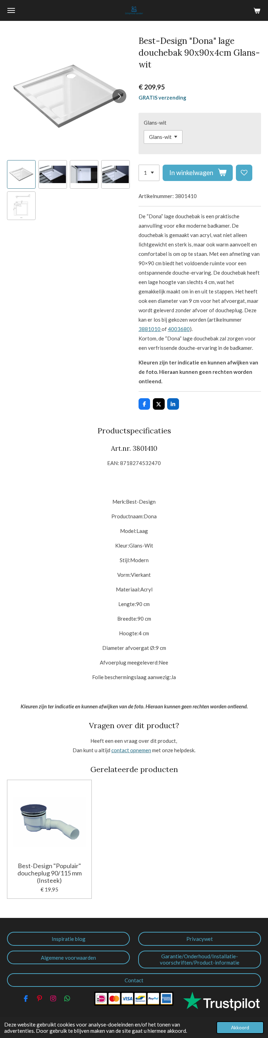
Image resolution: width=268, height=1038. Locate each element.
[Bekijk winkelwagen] (257, 10)
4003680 (179, 329)
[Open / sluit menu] (11, 10)
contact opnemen (131, 750)
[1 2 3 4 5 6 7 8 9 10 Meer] (149, 173)
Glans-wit (155, 122)
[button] (21, 174)
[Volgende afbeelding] (119, 96)
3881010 (150, 329)
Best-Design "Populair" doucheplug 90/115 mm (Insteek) (49, 873)
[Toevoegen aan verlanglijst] (244, 173)
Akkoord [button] (240, 1027)
